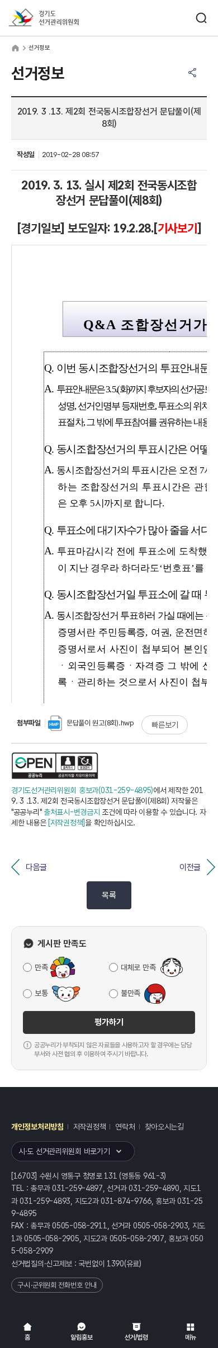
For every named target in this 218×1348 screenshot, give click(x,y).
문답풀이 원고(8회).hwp (100, 723)
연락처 (125, 1126)
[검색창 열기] (201, 17)
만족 (41, 967)
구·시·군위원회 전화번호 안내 (57, 1285)
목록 (109, 895)
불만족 (130, 993)
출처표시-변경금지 (71, 812)
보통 (41, 993)
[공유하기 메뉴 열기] (192, 73)
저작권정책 (89, 1126)
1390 (115, 1263)
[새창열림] (55, 766)
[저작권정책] (66, 822)
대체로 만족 (138, 967)
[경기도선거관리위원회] (64, 18)
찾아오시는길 (164, 1126)
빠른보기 (164, 724)
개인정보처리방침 (37, 1126)
